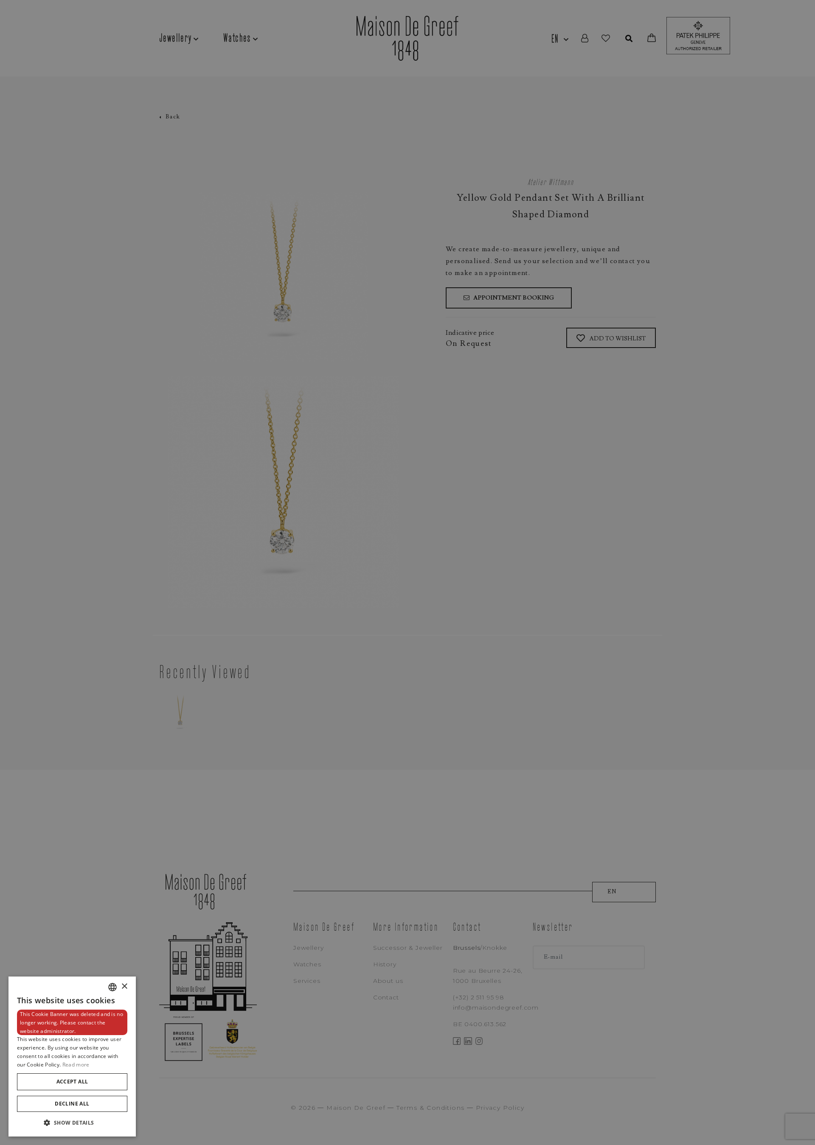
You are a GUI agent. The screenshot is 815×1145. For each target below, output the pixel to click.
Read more (76, 1064)
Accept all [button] (72, 1081)
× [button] (124, 986)
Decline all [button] (72, 1103)
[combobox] (112, 987)
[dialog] (72, 1057)
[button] (72, 1122)
